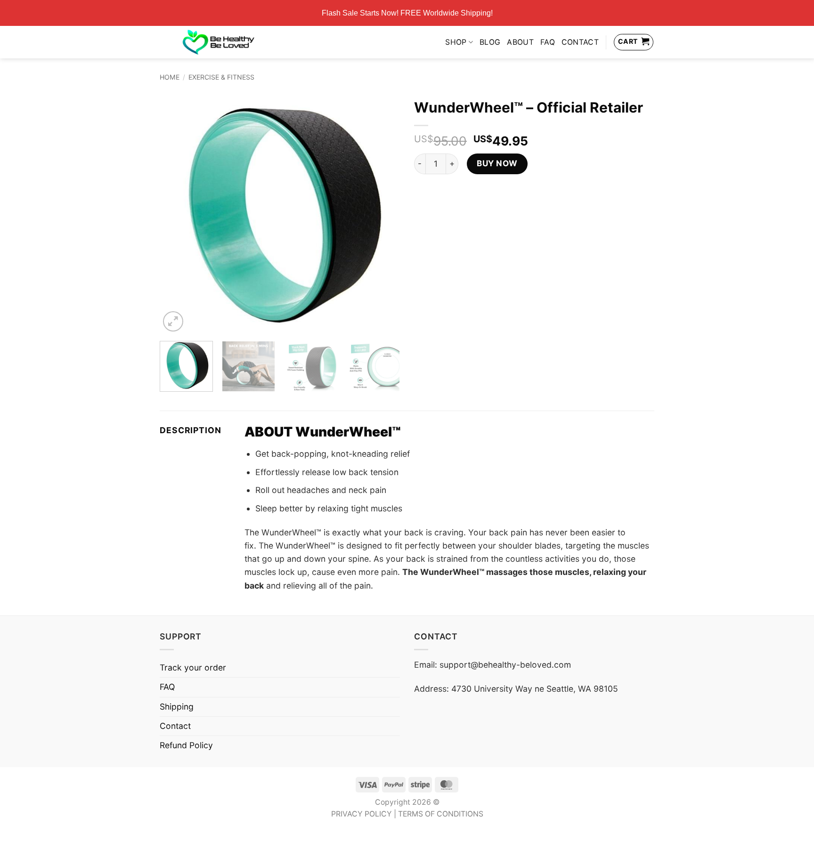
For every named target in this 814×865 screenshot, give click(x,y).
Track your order (193, 667)
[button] (173, 321)
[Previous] (176, 214)
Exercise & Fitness (221, 77)
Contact (580, 42)
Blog (490, 42)
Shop (455, 42)
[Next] (383, 214)
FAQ (547, 42)
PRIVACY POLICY (361, 813)
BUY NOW (497, 163)
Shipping (177, 706)
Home (169, 77)
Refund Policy (186, 745)
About (520, 42)
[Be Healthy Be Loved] (218, 42)
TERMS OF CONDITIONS (440, 813)
